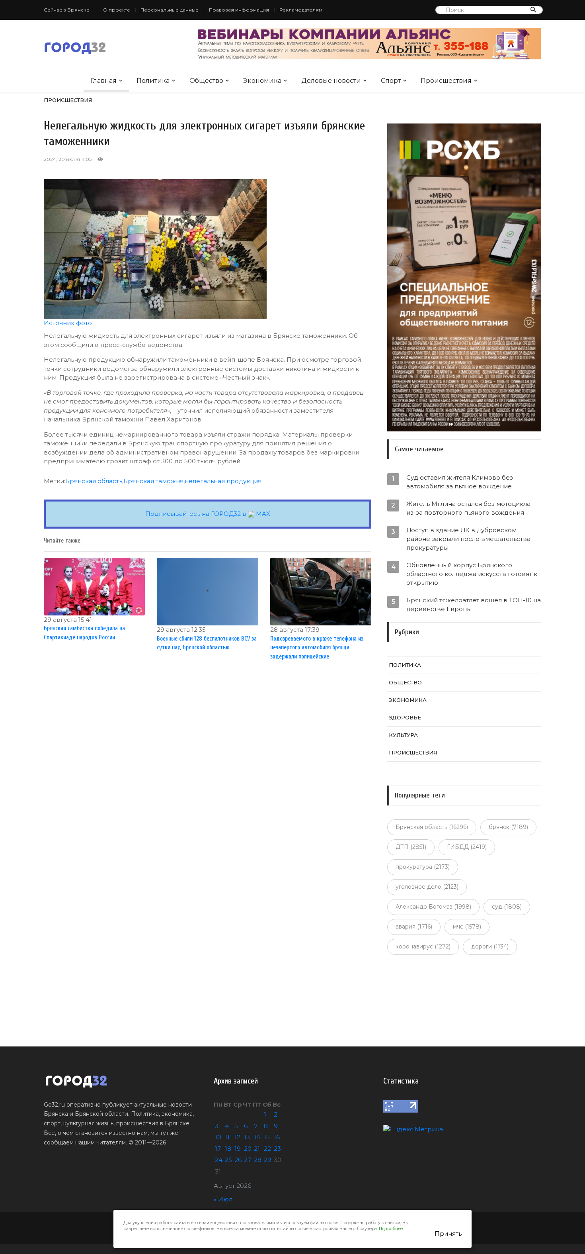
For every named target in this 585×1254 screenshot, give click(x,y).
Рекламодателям (300, 10)
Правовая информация (239, 10)
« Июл (223, 1199)
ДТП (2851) (411, 846)
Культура (403, 735)
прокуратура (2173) (423, 866)
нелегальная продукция (223, 481)
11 (227, 1137)
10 (218, 1137)
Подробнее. (391, 1228)
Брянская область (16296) (432, 827)
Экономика (262, 80)
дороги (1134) (490, 946)
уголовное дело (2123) (427, 886)
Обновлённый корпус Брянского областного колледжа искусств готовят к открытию (471, 573)
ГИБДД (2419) (467, 846)
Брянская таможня (153, 481)
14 (257, 1137)
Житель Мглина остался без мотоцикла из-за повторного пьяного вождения (468, 508)
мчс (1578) (467, 926)
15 (267, 1137)
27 (247, 1160)
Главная (104, 80)
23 (277, 1148)
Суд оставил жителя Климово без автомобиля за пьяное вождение (459, 482)
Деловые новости (331, 80)
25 (228, 1160)
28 (257, 1160)
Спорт (391, 80)
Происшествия (446, 80)
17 (218, 1148)
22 (267, 1148)
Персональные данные (169, 10)
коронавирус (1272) (423, 946)
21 (257, 1148)
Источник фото (68, 323)
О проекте (116, 10)
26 (238, 1160)
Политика (153, 80)
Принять (448, 1233)
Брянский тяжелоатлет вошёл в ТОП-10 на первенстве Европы (473, 604)
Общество (206, 80)
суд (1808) (507, 906)
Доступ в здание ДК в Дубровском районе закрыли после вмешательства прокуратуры (468, 538)
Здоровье (405, 717)
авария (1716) (414, 926)
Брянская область (93, 481)
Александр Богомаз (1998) (433, 906)
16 (277, 1137)
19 (237, 1148)
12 (237, 1137)
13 (247, 1137)
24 (218, 1160)
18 (228, 1148)
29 (267, 1160)
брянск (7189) (508, 827)
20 (248, 1148)
